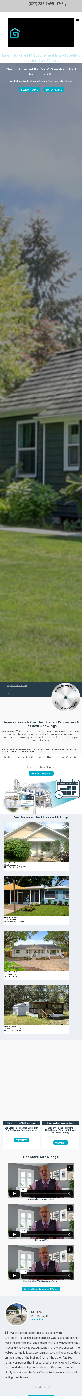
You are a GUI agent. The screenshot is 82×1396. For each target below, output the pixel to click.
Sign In (67, 3)
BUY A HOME (53, 89)
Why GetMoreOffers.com (17, 686)
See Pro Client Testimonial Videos (41, 1289)
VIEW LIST (21, 1140)
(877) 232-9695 (41, 3)
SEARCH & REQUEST (41, 773)
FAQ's (9, 693)
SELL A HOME (29, 89)
